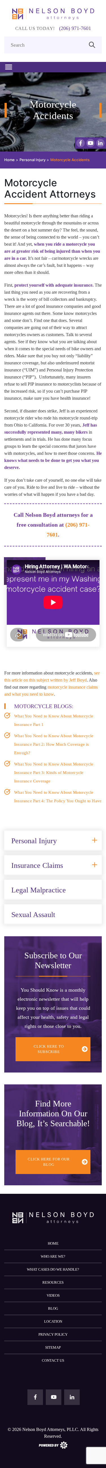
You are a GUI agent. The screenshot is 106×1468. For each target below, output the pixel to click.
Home (53, 1243)
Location (53, 1321)
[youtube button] (90, 143)
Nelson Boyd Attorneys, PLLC (50, 1429)
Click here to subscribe (49, 1049)
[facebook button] (80, 143)
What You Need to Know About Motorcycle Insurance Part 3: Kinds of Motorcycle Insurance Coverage (54, 772)
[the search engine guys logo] (53, 1445)
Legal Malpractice (38, 890)
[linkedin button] (100, 143)
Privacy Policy (53, 1334)
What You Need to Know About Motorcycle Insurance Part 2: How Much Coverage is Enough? (54, 744)
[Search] (91, 44)
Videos (53, 1295)
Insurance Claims (37, 865)
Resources (53, 1282)
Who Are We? (53, 1256)
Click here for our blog (49, 1162)
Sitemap (53, 1347)
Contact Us (53, 1360)
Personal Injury (34, 841)
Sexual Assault (33, 915)
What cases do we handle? (53, 1269)
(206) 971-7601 (75, 28)
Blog (53, 1308)
